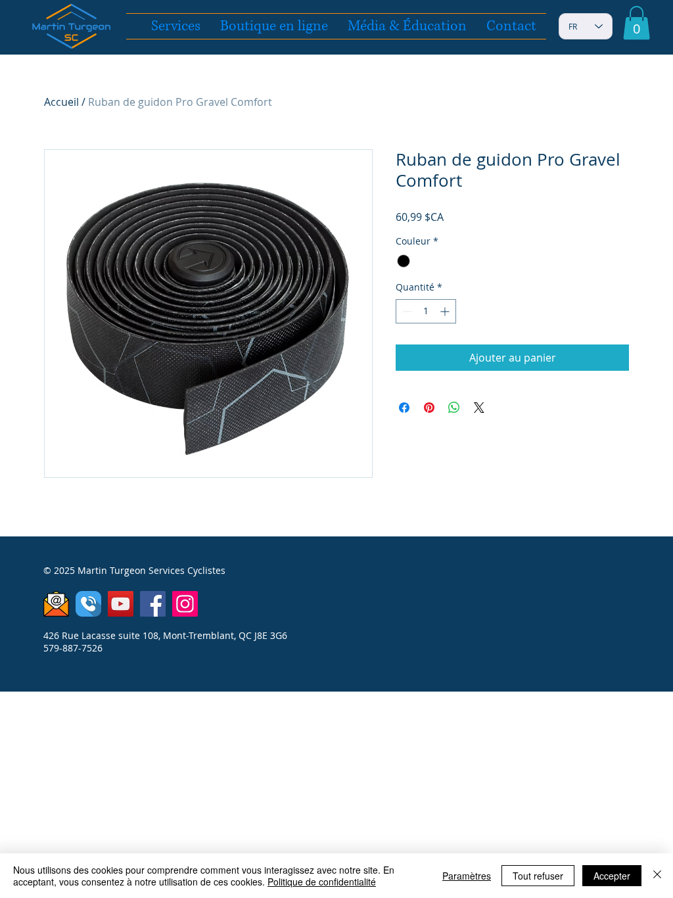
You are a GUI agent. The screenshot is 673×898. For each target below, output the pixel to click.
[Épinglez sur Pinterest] (429, 407)
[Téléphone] (88, 604)
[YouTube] (120, 604)
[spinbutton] (426, 311)
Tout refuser (538, 875)
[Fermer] (657, 875)
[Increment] (446, 311)
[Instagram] (185, 604)
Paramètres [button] (466, 875)
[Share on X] (479, 407)
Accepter (611, 875)
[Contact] (56, 604)
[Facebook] (153, 604)
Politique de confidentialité (321, 881)
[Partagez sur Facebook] (404, 407)
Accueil (61, 102)
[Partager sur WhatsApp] (454, 407)
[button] (636, 22)
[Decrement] (406, 311)
